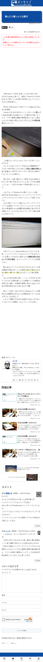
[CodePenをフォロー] (31, 380)
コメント (6, 572)
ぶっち (14, 361)
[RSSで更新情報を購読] (37, 380)
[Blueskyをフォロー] (19, 380)
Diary (5, 27)
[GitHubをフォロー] (28, 380)
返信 (38, 526)
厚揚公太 (8, 493)
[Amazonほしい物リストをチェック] (25, 380)
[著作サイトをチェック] (13, 380)
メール (4, 603)
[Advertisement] (21, 70)
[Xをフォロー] (16, 380)
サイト (4, 610)
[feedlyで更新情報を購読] (34, 380)
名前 (3, 595)
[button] (38, 411)
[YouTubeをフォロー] (22, 380)
